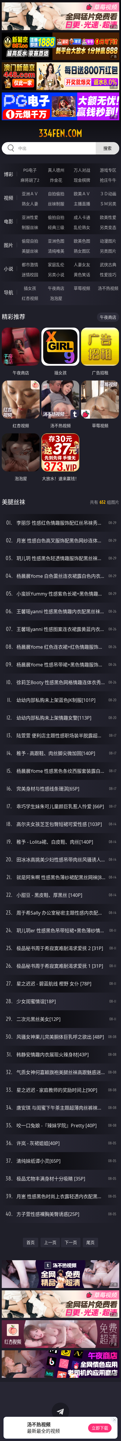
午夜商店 (56, 288)
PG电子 (30, 170)
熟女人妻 (30, 203)
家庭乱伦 (56, 264)
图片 (8, 245)
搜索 (107, 148)
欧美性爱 (108, 217)
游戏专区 (108, 170)
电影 (8, 221)
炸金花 (56, 180)
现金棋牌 (82, 180)
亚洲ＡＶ (30, 193)
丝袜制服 (56, 203)
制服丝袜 (30, 227)
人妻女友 (82, 264)
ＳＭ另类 (108, 203)
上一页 (50, 1242)
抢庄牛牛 (108, 180)
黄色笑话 (82, 274)
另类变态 (108, 227)
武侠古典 (108, 264)
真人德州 (56, 170)
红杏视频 (30, 298)
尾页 (90, 1242)
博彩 (8, 174)
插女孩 (30, 288)
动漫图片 (108, 241)
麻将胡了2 (30, 180)
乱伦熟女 (82, 227)
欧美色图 (82, 241)
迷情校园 (30, 274)
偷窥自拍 (30, 241)
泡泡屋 (56, 298)
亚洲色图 (56, 241)
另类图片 (108, 251)
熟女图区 (82, 251)
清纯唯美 (56, 251)
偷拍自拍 (56, 217)
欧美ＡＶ (82, 193)
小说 (8, 269)
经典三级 (56, 227)
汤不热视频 (108, 288)
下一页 (71, 1242)
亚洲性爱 (30, 217)
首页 (30, 1242)
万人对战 (82, 170)
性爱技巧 (108, 274)
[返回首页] (113, 1429)
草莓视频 (82, 288)
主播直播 (82, 203)
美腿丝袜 (30, 251)
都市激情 (30, 264)
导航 (8, 292)
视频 (8, 198)
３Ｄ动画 (108, 193)
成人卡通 (82, 217)
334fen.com (60, 133)
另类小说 (56, 274)
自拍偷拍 (56, 193)
